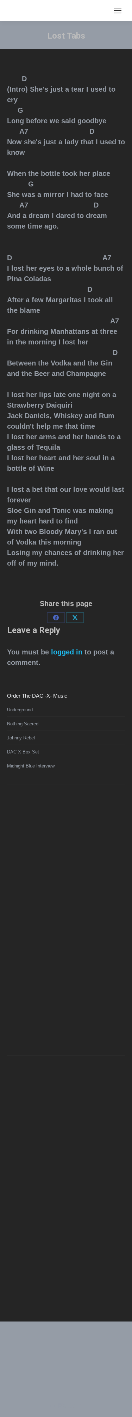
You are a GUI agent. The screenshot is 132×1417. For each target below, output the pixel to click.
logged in (66, 652)
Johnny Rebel (21, 737)
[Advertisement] (60, 904)
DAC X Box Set (23, 751)
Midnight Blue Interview (31, 766)
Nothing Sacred (22, 723)
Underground (20, 709)
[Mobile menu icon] (117, 10)
